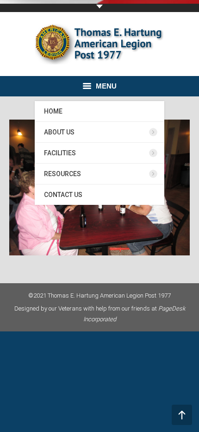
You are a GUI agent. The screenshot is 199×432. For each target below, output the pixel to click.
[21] (99, 187)
